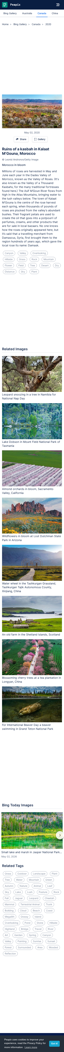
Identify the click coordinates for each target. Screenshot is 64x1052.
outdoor (22, 873)
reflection (10, 953)
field (21, 265)
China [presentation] (55, 13)
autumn (9, 885)
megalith (9, 916)
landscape (39, 873)
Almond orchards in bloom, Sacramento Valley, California (27, 491)
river (50, 928)
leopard (33, 898)
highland (10, 928)
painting (22, 941)
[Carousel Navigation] (32, 837)
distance (10, 271)
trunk (49, 904)
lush (29, 892)
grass (22, 259)
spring (32, 935)
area (39, 947)
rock (34, 259)
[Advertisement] (32, 61)
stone (40, 922)
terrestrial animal (30, 904)
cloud (23, 910)
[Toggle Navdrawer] (58, 4)
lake (18, 892)
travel (38, 928)
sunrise (37, 941)
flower (8, 265)
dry (57, 265)
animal (37, 885)
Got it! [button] (54, 1043)
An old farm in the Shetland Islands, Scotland (31, 634)
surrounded (24, 947)
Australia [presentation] (27, 13)
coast (49, 910)
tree (32, 265)
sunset (51, 941)
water (19, 879)
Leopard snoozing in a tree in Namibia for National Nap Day (29, 396)
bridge (24, 928)
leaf (49, 885)
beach (36, 910)
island (38, 916)
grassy (24, 916)
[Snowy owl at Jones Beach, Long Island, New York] (59, 111)
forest (8, 947)
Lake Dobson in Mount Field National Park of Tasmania (31, 443)
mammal (9, 904)
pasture (43, 892)
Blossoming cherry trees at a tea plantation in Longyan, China (31, 679)
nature (23, 885)
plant (34, 271)
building (9, 910)
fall (7, 898)
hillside (9, 259)
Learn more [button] (31, 1047)
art (6, 935)
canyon (9, 253)
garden (18, 935)
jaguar (19, 898)
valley (23, 253)
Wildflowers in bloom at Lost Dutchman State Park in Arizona (31, 538)
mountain (49, 259)
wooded (53, 947)
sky (23, 271)
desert (45, 265)
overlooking (39, 253)
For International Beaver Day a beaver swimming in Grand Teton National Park (27, 726)
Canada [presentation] (42, 13)
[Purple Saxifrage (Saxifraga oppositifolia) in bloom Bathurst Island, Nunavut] (5, 111)
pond (27, 922)
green (48, 879)
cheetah (49, 898)
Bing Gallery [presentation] (10, 13)
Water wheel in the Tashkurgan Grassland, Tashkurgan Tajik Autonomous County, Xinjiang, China (29, 587)
